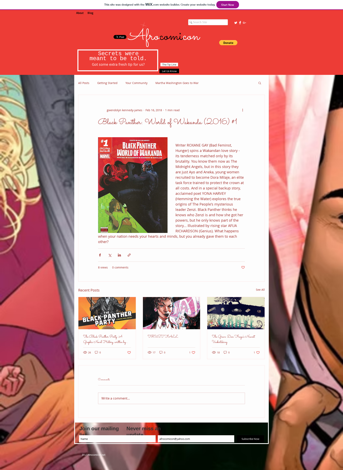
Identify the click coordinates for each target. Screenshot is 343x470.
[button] (228, 42)
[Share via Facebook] (100, 255)
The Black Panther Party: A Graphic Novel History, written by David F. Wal (104, 339)
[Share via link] (129, 255)
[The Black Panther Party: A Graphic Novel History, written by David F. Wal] (107, 313)
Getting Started (107, 83)
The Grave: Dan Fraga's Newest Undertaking (233, 339)
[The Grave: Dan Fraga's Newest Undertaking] (236, 313)
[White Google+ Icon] (244, 22)
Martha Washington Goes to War (177, 83)
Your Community (136, 83)
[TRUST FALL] (171, 313)
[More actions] (242, 110)
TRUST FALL (163, 337)
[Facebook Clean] (240, 22)
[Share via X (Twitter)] (110, 255)
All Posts (83, 83)
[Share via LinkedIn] (119, 255)
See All (260, 289)
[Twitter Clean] (235, 22)
